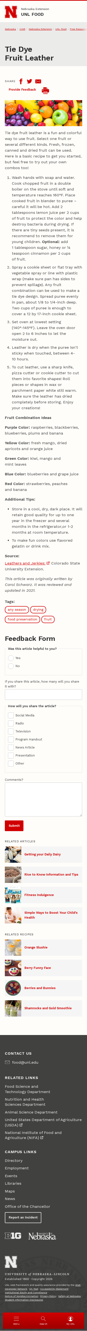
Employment (17, 1168)
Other (19, 763)
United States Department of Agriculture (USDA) (43, 1122)
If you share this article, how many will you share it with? (42, 684)
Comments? (14, 780)
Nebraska (10, 29)
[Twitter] (29, 81)
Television (23, 731)
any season (17, 609)
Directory (13, 1160)
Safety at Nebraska (69, 1296)
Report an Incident (23, 1217)
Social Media (24, 715)
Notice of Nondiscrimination (21, 1296)
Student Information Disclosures (24, 1299)
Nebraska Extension (35, 9)
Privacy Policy (48, 1296)
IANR (22, 29)
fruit (48, 619)
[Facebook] (21, 81)
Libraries (13, 1183)
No (17, 666)
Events (11, 1176)
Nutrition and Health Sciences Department (25, 1102)
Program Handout (28, 739)
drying (38, 609)
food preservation (22, 619)
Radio (19, 723)
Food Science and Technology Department (27, 1089)
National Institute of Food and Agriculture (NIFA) (33, 1135)
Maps (10, 1191)
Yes (18, 658)
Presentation (25, 755)
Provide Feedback (22, 89)
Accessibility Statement (54, 1289)
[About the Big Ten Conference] (13, 1235)
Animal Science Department (31, 1112)
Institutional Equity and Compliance (26, 1292)
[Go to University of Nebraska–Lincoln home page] (11, 12)
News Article (25, 747)
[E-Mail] (38, 81)
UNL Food (32, 14)
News (10, 1198)
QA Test (33, 1289)
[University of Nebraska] (42, 1236)
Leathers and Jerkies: (25, 563)
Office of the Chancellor (27, 1206)
